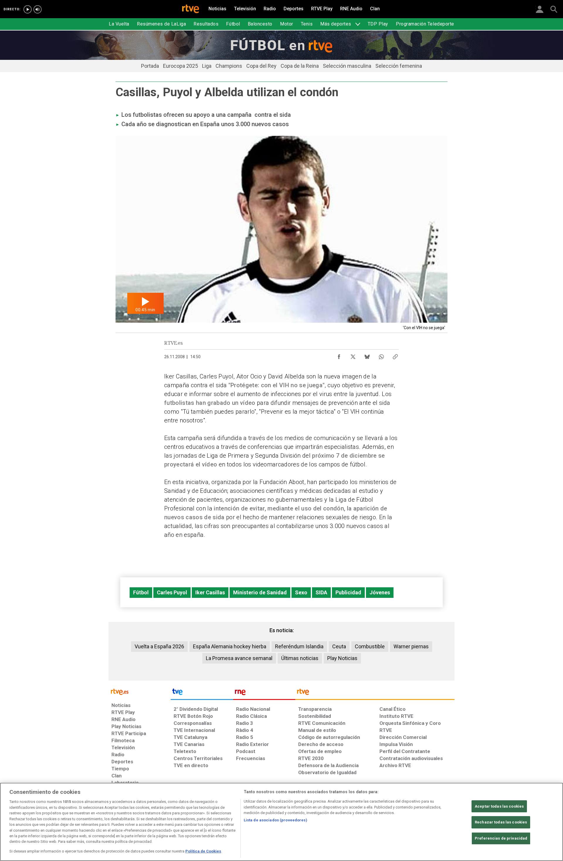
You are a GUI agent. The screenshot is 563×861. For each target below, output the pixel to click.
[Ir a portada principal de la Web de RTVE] (139, 691)
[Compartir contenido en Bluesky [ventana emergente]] (367, 355)
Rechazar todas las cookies (501, 822)
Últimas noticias (299, 658)
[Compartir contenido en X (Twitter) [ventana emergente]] (353, 355)
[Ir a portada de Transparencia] (375, 693)
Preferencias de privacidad (501, 838)
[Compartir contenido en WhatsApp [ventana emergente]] (381, 355)
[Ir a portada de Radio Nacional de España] (264, 693)
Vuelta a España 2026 (159, 646)
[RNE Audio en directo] (37, 9)
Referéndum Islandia (299, 646)
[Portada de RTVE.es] (190, 9)
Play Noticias (342, 658)
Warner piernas (411, 646)
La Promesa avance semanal (239, 658)
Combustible (370, 646)
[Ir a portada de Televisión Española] (202, 693)
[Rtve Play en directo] (27, 9)
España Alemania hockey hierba (229, 646)
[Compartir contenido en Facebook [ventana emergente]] (339, 355)
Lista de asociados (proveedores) (275, 820)
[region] (281, 822)
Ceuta (339, 646)
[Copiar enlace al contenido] (395, 355)
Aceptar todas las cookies (499, 806)
